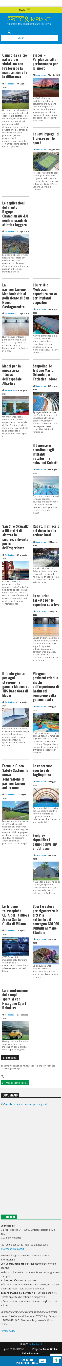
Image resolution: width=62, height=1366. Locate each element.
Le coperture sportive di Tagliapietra (42, 770)
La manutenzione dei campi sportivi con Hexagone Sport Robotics (15, 999)
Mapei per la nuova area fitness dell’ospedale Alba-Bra (12, 374)
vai (42, 1361)
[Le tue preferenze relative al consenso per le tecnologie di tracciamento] (56, 1360)
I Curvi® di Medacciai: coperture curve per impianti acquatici (45, 293)
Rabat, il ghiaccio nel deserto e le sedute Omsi (46, 530)
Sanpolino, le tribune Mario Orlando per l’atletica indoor (45, 372)
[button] (37, 12)
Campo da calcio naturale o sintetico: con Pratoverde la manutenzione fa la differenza (14, 65)
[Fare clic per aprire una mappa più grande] (31, 1154)
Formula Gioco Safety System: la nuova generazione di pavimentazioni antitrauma (15, 776)
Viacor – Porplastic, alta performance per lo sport (45, 61)
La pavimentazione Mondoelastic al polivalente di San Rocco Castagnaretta (15, 295)
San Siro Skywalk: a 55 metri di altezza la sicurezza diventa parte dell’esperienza (15, 536)
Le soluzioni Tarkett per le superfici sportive (46, 600)
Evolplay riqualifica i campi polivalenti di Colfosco (46, 842)
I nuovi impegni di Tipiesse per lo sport (46, 138)
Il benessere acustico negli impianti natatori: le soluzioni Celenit (45, 454)
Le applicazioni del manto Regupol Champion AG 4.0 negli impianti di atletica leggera (15, 213)
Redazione (10, 83)
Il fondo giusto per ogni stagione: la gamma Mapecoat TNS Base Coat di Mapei (15, 684)
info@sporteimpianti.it (12, 1248)
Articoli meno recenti (17, 1082)
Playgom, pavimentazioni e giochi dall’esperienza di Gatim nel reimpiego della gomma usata (46, 686)
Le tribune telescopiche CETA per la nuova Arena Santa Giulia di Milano (15, 915)
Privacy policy (8, 1330)
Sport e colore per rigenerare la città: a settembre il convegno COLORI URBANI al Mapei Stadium (46, 919)
